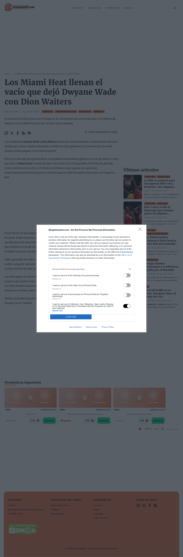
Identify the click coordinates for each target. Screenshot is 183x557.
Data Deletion (75, 327)
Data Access (91, 327)
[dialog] (91, 278)
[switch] (127, 275)
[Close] (141, 230)
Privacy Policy (108, 327)
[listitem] (91, 269)
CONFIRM (71, 317)
